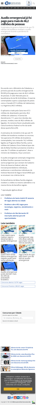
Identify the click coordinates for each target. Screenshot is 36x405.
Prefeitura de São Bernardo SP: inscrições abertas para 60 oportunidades (17, 215)
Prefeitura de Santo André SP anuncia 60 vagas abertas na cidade (19, 199)
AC (5, 8)
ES (27, 8)
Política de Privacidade (23, 380)
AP (11, 8)
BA (18, 8)
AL (8, 8)
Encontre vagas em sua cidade (10, 315)
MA (34, 8)
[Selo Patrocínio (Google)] (28, 3)
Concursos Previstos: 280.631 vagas (13, 286)
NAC (2, 8)
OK (18, 389)
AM (15, 8)
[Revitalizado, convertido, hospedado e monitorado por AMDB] (33, 402)
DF (24, 8)
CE (21, 8)
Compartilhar (18, 59)
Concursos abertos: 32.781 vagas (12, 282)
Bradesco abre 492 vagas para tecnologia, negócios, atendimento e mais (19, 207)
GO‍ (30, 8)
